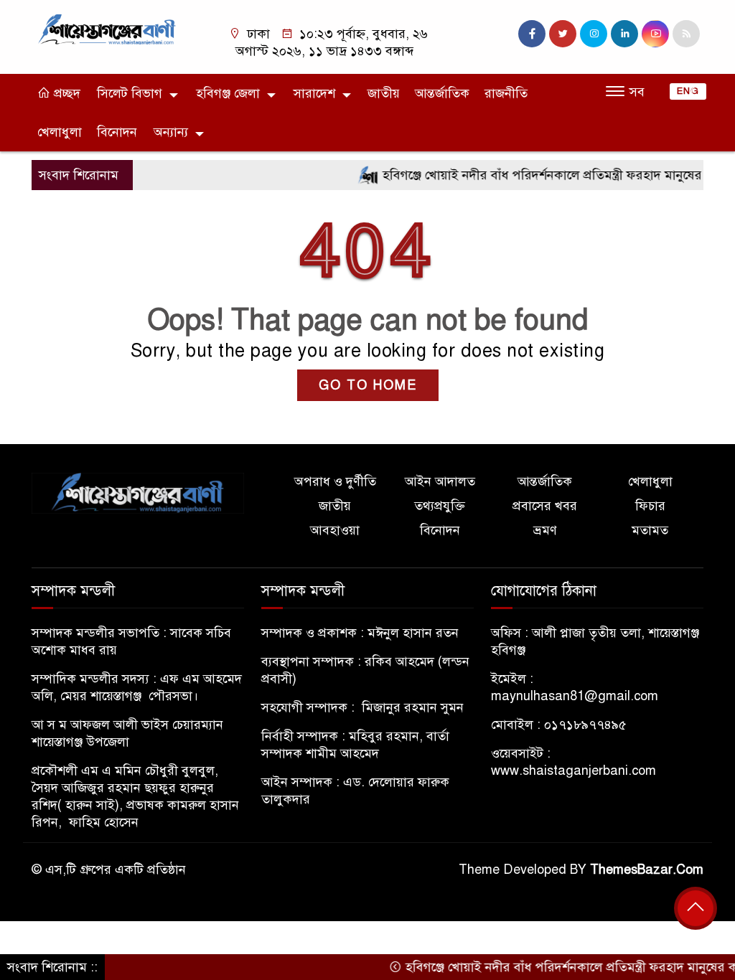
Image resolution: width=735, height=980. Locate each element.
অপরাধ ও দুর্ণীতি (335, 481)
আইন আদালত (440, 481)
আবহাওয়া (335, 530)
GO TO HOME (368, 385)
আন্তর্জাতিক (442, 93)
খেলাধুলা (59, 132)
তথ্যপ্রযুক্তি (439, 506)
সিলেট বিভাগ (129, 93)
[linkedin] (624, 33)
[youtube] (655, 33)
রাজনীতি (506, 93)
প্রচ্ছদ (65, 93)
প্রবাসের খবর (544, 506)
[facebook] (532, 33)
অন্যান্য (171, 132)
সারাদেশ (314, 93)
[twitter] (562, 33)
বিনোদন (117, 132)
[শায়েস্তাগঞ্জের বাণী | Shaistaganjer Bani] (109, 29)
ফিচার (650, 506)
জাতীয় (384, 93)
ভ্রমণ (545, 530)
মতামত (650, 530)
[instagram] (593, 33)
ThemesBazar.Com (646, 869)
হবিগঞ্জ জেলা (228, 93)
